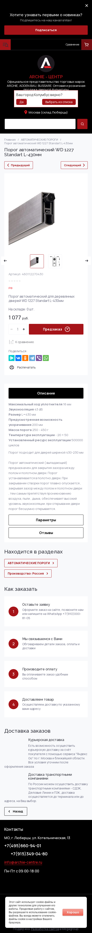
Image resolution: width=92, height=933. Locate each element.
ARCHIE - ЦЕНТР (46, 76)
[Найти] (82, 124)
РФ (10, 288)
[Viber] (39, 358)
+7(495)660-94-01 (22, 845)
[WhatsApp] (46, 358)
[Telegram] (32, 358)
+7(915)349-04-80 (29, 853)
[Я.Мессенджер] (12, 358)
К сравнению (24, 342)
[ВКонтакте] (18, 358)
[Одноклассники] (25, 358)
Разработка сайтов (45, 929)
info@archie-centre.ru (23, 862)
